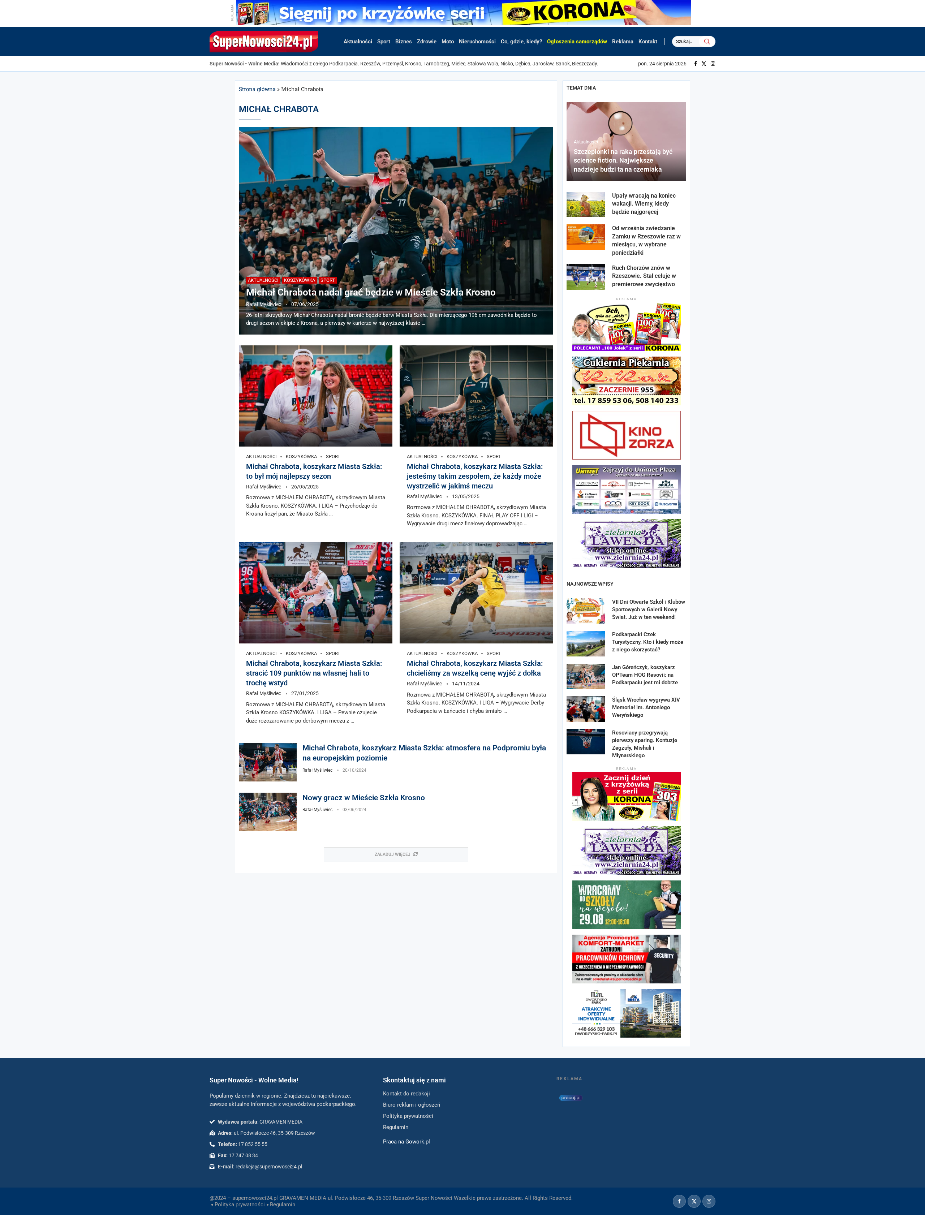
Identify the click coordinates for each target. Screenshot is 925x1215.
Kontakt (647, 41)
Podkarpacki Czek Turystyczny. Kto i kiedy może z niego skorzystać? (647, 642)
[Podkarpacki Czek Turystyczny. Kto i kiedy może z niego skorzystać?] (586, 643)
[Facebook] (695, 63)
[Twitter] (704, 63)
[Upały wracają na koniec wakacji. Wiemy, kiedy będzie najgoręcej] (586, 204)
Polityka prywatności (240, 1204)
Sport (383, 41)
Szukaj (707, 41)
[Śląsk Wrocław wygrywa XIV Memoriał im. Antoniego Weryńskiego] (586, 709)
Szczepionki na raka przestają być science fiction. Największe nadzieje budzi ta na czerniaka (623, 160)
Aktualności (358, 41)
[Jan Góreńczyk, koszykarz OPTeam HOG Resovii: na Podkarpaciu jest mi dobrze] (586, 676)
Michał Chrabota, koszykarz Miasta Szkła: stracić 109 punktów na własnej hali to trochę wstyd (314, 673)
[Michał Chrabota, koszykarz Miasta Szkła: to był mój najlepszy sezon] (315, 396)
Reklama (622, 41)
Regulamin (282, 1204)
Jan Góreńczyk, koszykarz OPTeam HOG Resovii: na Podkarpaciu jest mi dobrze (645, 675)
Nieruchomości (477, 41)
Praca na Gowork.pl (406, 1141)
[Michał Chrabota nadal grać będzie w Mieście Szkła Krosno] (396, 231)
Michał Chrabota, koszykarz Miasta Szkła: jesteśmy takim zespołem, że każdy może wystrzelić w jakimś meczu (475, 476)
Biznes (403, 41)
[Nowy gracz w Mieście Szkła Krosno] (268, 812)
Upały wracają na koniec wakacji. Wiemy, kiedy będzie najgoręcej (644, 203)
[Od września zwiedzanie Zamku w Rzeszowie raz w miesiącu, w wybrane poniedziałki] (586, 237)
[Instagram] (712, 63)
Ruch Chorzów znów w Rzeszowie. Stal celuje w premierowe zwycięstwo (644, 276)
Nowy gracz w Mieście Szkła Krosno (363, 797)
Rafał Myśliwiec (263, 304)
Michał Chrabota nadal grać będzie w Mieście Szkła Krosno (371, 292)
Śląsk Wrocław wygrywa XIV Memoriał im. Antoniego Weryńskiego (646, 707)
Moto (448, 41)
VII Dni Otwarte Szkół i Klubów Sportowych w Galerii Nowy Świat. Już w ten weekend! (648, 609)
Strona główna (257, 88)
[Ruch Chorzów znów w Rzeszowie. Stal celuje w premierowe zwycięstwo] (586, 277)
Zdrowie (426, 41)
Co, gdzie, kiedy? (521, 41)
